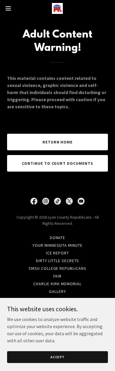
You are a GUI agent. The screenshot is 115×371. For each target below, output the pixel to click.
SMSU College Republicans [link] (58, 268)
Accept (57, 357)
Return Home (57, 142)
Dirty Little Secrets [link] (57, 260)
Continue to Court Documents (57, 163)
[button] (10, 8)
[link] (57, 8)
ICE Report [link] (57, 253)
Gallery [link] (57, 291)
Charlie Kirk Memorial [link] (57, 283)
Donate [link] (57, 237)
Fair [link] (57, 276)
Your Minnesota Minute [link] (57, 245)
